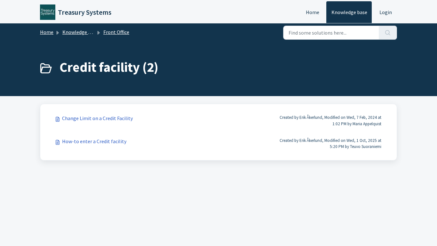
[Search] (388, 33)
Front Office (116, 32)
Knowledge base (349, 12)
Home (312, 12)
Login (385, 12)
